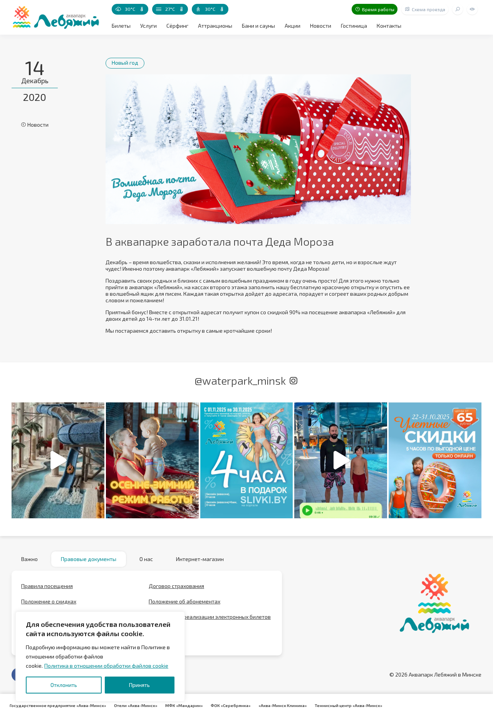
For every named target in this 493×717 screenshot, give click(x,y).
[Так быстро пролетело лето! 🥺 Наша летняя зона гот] (340, 460)
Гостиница (354, 25)
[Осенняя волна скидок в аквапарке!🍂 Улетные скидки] (435, 460)
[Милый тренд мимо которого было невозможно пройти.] (58, 460)
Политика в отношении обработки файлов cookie (106, 665)
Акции (292, 25)
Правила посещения (47, 586)
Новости (320, 25)
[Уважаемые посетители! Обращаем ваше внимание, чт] (152, 460)
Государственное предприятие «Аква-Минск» (58, 705)
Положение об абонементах (184, 601)
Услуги (148, 25)
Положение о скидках (48, 601)
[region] (100, 656)
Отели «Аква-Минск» (136, 705)
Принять (139, 685)
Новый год (125, 62)
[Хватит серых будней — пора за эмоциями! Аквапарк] (246, 460)
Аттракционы (215, 25)
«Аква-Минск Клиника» (282, 705)
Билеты (121, 25)
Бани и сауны (258, 25)
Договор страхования (176, 586)
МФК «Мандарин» (184, 705)
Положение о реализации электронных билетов (210, 616)
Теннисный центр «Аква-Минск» (348, 705)
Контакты (389, 25)
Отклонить (63, 685)
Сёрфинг (177, 25)
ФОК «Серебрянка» (231, 705)
